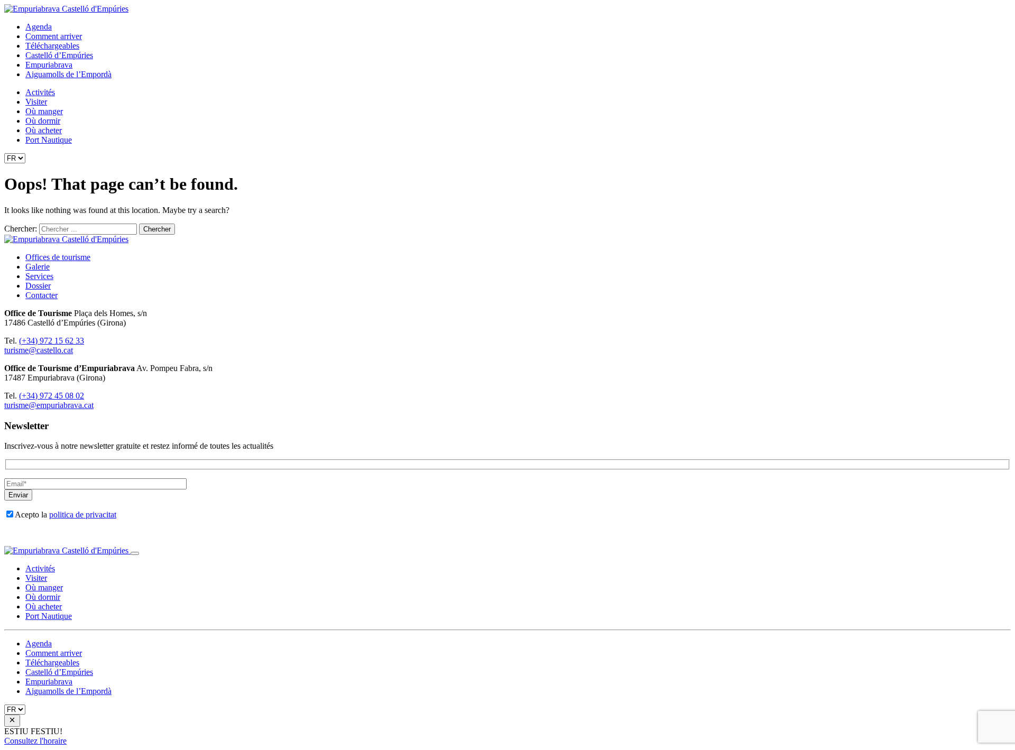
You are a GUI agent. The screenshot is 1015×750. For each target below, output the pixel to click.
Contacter (41, 295)
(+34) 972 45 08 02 (51, 395)
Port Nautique (48, 139)
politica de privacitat (82, 514)
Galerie (37, 266)
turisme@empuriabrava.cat (49, 405)
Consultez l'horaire (35, 740)
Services (39, 276)
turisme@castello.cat (38, 350)
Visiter (36, 101)
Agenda (38, 26)
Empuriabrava (48, 64)
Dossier (38, 285)
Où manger (44, 111)
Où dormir (42, 120)
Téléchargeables (52, 45)
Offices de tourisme (57, 257)
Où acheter (43, 130)
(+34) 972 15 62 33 (51, 340)
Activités (40, 92)
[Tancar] (135, 553)
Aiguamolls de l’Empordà (68, 74)
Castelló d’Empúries (59, 55)
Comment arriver (53, 36)
